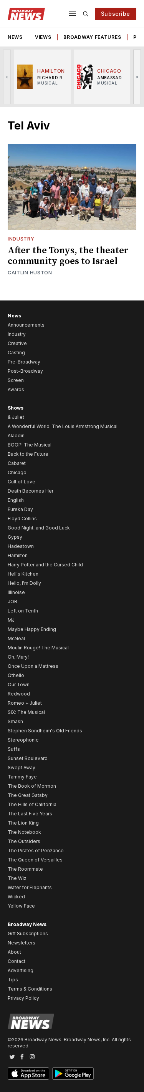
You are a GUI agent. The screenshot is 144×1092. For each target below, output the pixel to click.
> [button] (137, 77)
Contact (16, 961)
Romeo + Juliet (25, 703)
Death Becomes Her (30, 491)
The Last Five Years (30, 814)
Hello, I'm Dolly (24, 583)
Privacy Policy (23, 998)
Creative (17, 343)
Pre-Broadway (24, 362)
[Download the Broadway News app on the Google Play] (73, 1073)
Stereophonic (23, 740)
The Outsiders (24, 841)
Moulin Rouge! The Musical (38, 648)
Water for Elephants (30, 887)
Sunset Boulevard (28, 758)
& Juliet (16, 417)
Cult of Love (21, 482)
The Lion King (23, 823)
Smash (15, 721)
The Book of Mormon (32, 786)
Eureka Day (20, 509)
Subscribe (115, 13)
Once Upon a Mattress (33, 666)
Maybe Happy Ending (32, 629)
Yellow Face (21, 906)
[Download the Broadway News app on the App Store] (28, 1073)
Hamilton (18, 555)
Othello (16, 675)
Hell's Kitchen (23, 574)
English (16, 500)
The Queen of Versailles (35, 860)
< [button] (7, 77)
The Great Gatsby (28, 795)
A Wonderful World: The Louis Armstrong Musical (63, 426)
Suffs (14, 749)
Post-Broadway (25, 371)
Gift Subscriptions (28, 933)
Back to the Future (28, 454)
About (14, 952)
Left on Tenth (23, 611)
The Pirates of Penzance (36, 850)
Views (43, 37)
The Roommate (25, 869)
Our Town (19, 684)
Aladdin (16, 435)
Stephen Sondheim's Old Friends (45, 731)
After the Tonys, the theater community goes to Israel (68, 256)
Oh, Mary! (18, 657)
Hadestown (21, 546)
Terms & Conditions (30, 989)
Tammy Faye (22, 777)
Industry (21, 239)
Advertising (20, 970)
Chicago (17, 472)
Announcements (26, 325)
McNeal (16, 638)
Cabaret (17, 463)
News (15, 37)
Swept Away (21, 767)
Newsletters (21, 943)
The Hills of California (32, 804)
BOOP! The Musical (29, 445)
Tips (13, 979)
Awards (16, 389)
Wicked (16, 896)
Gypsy (15, 537)
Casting (16, 352)
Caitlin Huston (30, 272)
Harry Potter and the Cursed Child (45, 565)
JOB (12, 601)
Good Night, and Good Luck (39, 528)
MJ (11, 620)
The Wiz (17, 878)
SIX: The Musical (26, 712)
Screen (16, 380)
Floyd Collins (22, 518)
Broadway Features (92, 37)
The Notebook (24, 832)
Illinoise (16, 592)
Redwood (19, 694)
